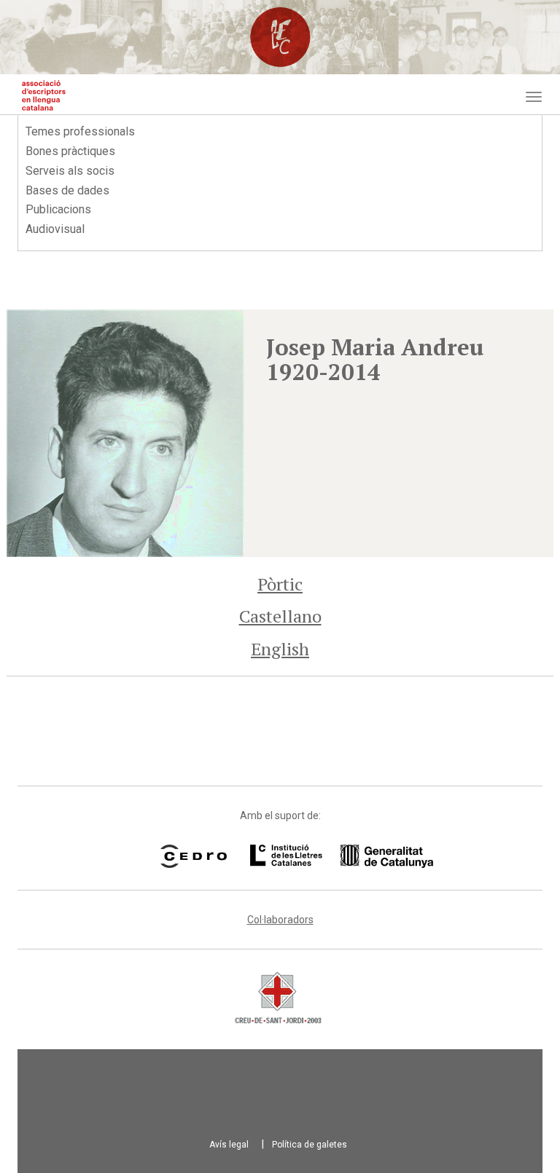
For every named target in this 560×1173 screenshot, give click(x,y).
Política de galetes (309, 1145)
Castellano (280, 616)
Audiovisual (55, 229)
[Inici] (44, 95)
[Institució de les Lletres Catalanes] (323, 856)
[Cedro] (193, 856)
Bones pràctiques (70, 151)
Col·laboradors (280, 919)
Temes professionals (80, 131)
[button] (125, 433)
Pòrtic (280, 584)
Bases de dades (67, 190)
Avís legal (229, 1145)
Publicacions (58, 209)
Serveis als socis (70, 171)
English (280, 648)
